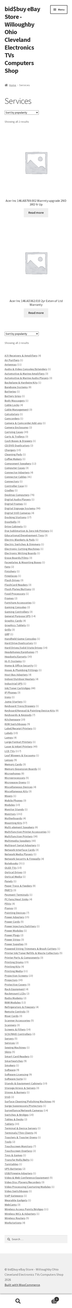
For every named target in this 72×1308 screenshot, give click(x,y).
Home (12, 85)
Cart (46, 1298)
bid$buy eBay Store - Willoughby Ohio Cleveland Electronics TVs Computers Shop (22, 40)
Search (18, 1301)
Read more (36, 212)
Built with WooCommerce (22, 1285)
